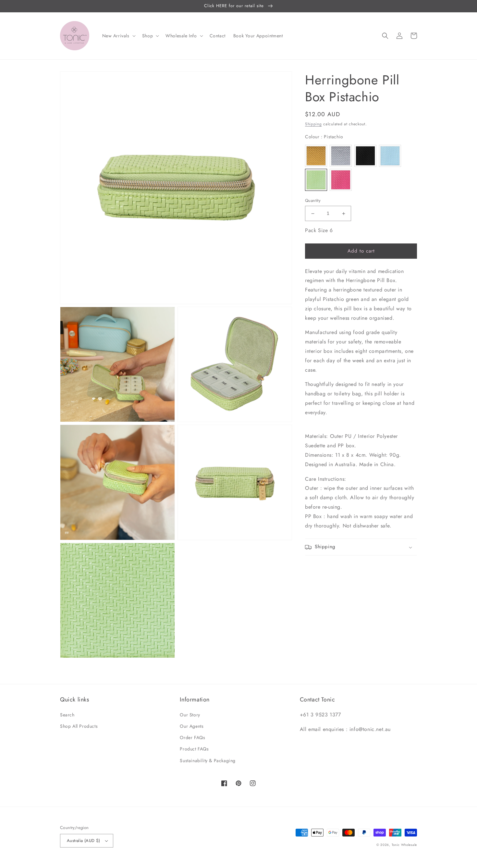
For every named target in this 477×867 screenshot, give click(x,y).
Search (67, 715)
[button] (118, 36)
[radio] (316, 156)
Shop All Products (79, 726)
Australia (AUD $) (83, 840)
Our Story (190, 715)
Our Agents (191, 726)
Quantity (313, 201)
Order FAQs (192, 737)
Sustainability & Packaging (208, 760)
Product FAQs (194, 749)
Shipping (313, 124)
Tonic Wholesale (404, 844)
